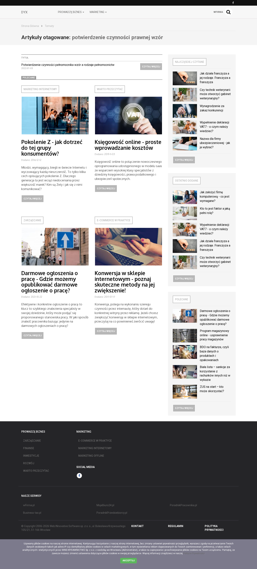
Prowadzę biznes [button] (70, 12)
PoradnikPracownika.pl (183, 505)
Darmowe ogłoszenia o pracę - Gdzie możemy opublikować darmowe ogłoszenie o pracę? (49, 282)
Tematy (49, 25)
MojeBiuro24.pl (105, 505)
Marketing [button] (97, 12)
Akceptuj (128, 560)
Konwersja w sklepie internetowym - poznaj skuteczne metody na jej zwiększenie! (125, 282)
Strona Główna (30, 25)
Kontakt (137, 526)
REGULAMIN (175, 526)
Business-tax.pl (32, 512)
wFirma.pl (29, 505)
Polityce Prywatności (194, 553)
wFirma (218, 12)
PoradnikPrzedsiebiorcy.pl (112, 512)
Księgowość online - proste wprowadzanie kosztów (128, 144)
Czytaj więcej (151, 66)
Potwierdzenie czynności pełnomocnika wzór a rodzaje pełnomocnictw (67, 65)
